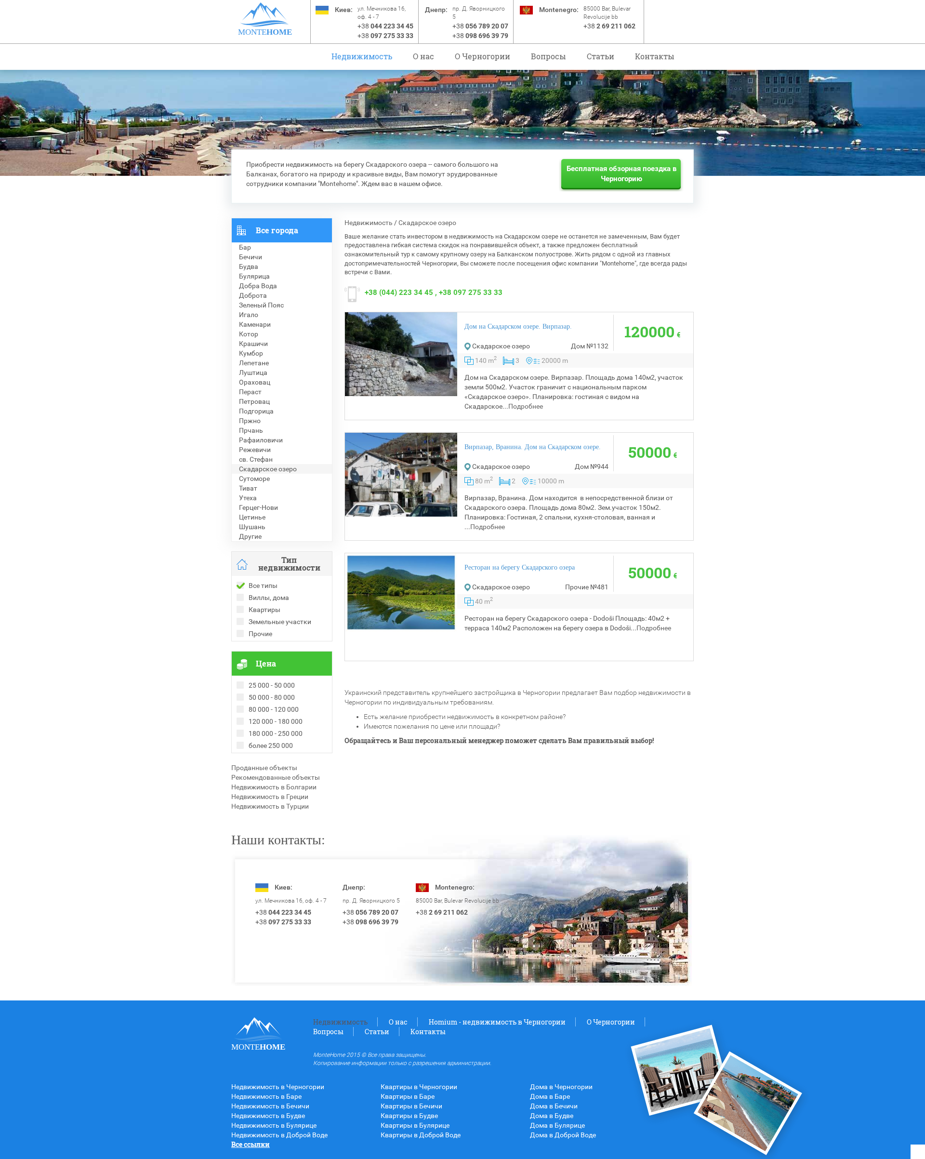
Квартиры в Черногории (419, 1087)
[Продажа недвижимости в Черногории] (264, 14)
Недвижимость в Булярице (274, 1125)
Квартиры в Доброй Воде (421, 1135)
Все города (277, 230)
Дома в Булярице (557, 1125)
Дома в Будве (551, 1115)
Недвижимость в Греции (269, 796)
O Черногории (482, 56)
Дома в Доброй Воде (563, 1135)
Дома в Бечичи (554, 1106)
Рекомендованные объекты (275, 777)
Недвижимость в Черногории (277, 1087)
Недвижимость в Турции (270, 806)
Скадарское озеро (427, 222)
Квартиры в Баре (408, 1096)
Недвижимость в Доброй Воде (279, 1135)
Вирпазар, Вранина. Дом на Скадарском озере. (532, 447)
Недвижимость (361, 56)
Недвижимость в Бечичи (270, 1106)
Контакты (654, 56)
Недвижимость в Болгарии (274, 787)
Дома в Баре (550, 1096)
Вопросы (548, 56)
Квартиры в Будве (409, 1115)
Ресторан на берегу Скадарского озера (519, 567)
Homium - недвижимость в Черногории (497, 1021)
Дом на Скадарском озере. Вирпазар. (518, 326)
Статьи (600, 56)
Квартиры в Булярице (415, 1125)
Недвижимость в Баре (266, 1096)
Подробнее (525, 406)
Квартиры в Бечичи (411, 1106)
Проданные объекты (264, 768)
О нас (423, 56)
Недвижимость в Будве (268, 1115)
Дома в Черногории (561, 1087)
